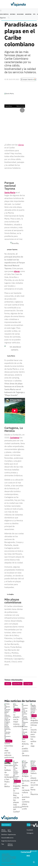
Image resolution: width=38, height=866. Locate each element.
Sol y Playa (9, 830)
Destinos (12, 14)
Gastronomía (10, 741)
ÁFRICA (34, 768)
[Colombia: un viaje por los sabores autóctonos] (7, 723)
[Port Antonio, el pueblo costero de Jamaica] (25, 721)
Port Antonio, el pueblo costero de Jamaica (25, 748)
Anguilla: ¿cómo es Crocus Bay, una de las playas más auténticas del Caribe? (17, 799)
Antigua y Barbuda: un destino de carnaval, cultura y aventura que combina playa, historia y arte (26, 792)
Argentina (28, 14)
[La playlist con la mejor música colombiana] (16, 708)
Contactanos (26, 852)
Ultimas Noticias (10, 844)
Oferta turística (4, 830)
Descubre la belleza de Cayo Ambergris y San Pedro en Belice (8, 776)
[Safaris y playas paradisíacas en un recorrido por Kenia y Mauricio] (34, 766)
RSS (28, 856)
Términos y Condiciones (8, 864)
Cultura (17, 710)
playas (17, 271)
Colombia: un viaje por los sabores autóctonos (9, 751)
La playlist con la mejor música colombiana (18, 720)
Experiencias (12, 834)
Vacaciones (20, 14)
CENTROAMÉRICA (11, 761)
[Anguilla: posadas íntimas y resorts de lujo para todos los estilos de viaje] (34, 711)
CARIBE (34, 716)
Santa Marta (9, 192)
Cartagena (14, 437)
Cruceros (10, 838)
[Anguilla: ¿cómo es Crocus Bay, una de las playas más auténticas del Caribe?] (16, 772)
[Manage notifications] (33, 862)
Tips (34, 14)
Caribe (25, 737)
